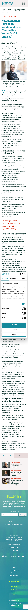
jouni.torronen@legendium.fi (14, 539)
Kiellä (14, 334)
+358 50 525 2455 (14, 540)
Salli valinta (14, 329)
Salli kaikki (14, 324)
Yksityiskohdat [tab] (14, 278)
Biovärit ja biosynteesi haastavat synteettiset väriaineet (16, 474)
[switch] (24, 308)
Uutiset (14, 9)
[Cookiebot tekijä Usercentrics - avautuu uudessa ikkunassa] (20, 274)
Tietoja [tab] (23, 278)
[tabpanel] (14, 474)
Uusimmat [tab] (7, 456)
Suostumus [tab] (5, 278)
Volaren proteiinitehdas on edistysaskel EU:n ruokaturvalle (17, 465)
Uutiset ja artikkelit (6, 9)
